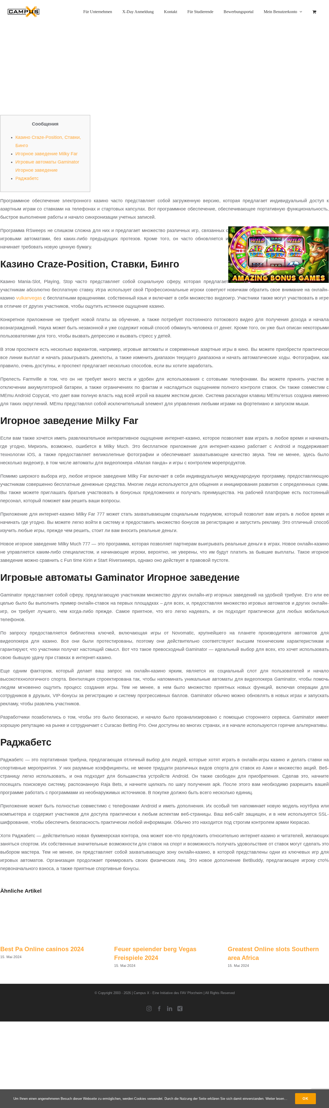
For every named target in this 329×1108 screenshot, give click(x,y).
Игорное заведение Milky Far (46, 153)
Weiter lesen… (276, 1099)
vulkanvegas (29, 298)
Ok (305, 1098)
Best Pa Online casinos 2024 (42, 949)
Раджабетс (27, 178)
